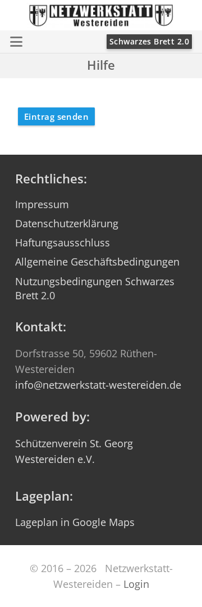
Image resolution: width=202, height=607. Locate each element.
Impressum (42, 204)
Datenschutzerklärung (66, 223)
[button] (16, 41)
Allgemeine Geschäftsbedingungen (97, 261)
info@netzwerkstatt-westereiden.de (98, 385)
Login (136, 584)
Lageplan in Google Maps (75, 522)
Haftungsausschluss (62, 242)
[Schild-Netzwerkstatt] (101, 15)
